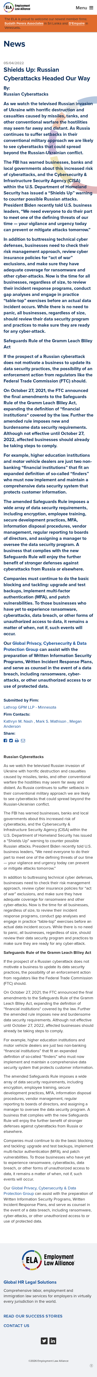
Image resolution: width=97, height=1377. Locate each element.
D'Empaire (77, 23)
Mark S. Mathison (51, 721)
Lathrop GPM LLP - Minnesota (30, 707)
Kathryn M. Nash (18, 721)
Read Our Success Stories (33, 1316)
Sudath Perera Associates (24, 23)
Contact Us (16, 1325)
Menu (82, 8)
